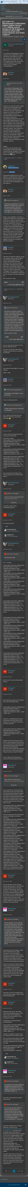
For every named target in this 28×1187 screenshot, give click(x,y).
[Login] (22, 2)
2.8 (19, 13)
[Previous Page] (6, 1171)
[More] (24, 50)
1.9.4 (16, 14)
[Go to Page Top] (25, 1184)
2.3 (8, 13)
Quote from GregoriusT (13, 200)
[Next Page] (21, 1171)
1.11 (22, 14)
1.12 (25, 14)
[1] (6, 285)
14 (19, 1171)
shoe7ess (16, 157)
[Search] (18, 1)
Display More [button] (14, 502)
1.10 (19, 14)
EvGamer (15, 289)
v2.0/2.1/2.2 (4, 13)
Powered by (14, 1184)
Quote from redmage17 (13, 493)
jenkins (20, 11)
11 (14, 1171)
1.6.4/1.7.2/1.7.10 (5, 14)
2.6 (14, 13)
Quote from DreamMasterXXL (14, 390)
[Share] (24, 39)
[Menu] (26, 1)
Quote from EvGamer (12, 307)
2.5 (11, 13)
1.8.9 (12, 14)
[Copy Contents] (23, 282)
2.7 (16, 13)
